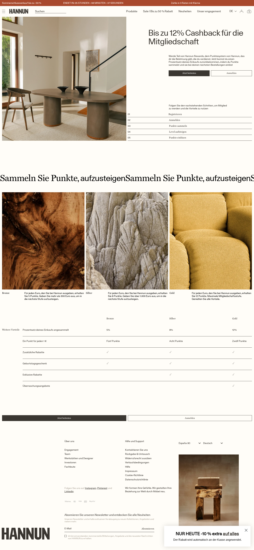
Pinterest (102, 488)
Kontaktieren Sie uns (136, 449)
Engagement (71, 449)
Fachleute (69, 466)
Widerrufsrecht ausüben (138, 458)
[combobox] (190, 443)
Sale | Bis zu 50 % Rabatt (158, 11)
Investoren (70, 462)
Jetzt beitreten (189, 73)
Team (67, 454)
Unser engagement (209, 11)
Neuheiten (184, 11)
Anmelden (231, 73)
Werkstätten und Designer (78, 458)
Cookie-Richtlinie (134, 475)
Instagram (90, 488)
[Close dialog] (246, 530)
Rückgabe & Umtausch (137, 454)
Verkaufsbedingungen (137, 462)
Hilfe (127, 466)
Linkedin (69, 491)
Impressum (131, 471)
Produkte (131, 11)
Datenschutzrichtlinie (136, 479)
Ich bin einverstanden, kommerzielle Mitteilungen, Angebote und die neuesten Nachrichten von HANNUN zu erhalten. (110, 537)
